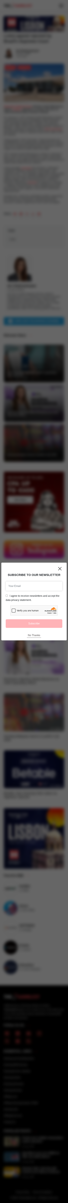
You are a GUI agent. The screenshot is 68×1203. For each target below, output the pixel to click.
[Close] (60, 568)
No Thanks (34, 635)
